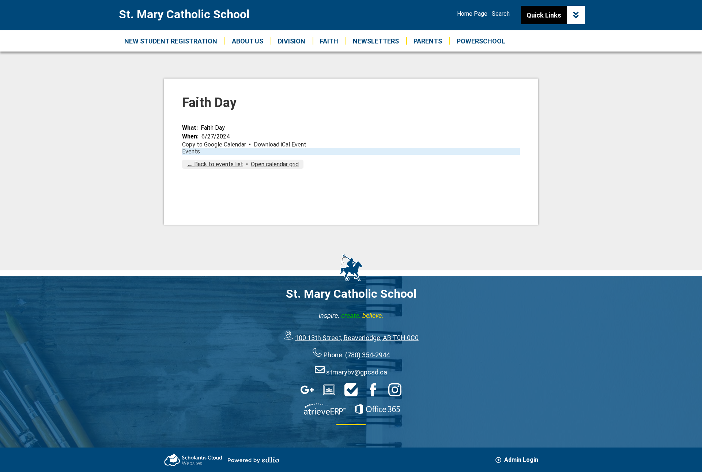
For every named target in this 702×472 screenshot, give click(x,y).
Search (501, 13)
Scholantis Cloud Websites (193, 459)
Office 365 (377, 409)
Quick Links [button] (543, 15)
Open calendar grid (275, 164)
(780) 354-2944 (367, 355)
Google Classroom (329, 389)
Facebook (373, 389)
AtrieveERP (324, 409)
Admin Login (521, 459)
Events (191, 151)
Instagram (395, 389)
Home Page (472, 13)
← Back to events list (215, 164)
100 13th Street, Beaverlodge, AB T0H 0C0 (357, 338)
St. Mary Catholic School (184, 14)
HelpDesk (351, 389)
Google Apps (307, 389)
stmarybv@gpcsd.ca (356, 372)
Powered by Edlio (253, 460)
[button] (247, 41)
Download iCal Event (280, 144)
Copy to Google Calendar (214, 144)
